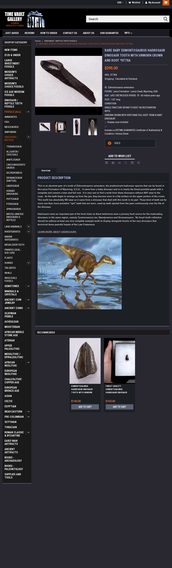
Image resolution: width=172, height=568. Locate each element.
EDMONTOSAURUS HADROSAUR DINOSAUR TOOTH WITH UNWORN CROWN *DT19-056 (82, 390)
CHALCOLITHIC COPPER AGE (13, 381)
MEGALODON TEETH (14, 244)
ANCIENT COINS (14, 308)
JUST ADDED (12, 33)
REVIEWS (29, 33)
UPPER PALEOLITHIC (12, 347)
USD (119, 2)
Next (98, 81)
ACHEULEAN (11, 321)
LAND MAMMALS (13, 226)
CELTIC (9, 401)
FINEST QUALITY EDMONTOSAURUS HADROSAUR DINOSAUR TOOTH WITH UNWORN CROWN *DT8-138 (116, 390)
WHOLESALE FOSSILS (11, 279)
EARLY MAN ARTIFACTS (11, 442)
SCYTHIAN (10, 422)
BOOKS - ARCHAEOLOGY (13, 459)
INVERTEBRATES (12, 231)
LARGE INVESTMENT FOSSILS (12, 63)
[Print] (119, 162)
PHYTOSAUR (12, 198)
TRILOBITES (10, 267)
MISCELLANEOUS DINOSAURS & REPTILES (15, 217)
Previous (38, 81)
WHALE (8, 272)
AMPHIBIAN (10, 132)
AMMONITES (11, 116)
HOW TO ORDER (48, 33)
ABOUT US (88, 33)
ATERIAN (10, 340)
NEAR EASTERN (13, 411)
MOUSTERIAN (12, 326)
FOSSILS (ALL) (13, 111)
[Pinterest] (138, 162)
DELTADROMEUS (14, 172)
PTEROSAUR (12, 203)
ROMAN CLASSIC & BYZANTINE (14, 434)
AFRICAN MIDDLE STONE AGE (14, 333)
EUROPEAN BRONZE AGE (12, 389)
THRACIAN (11, 427)
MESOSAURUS (12, 126)
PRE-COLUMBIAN (14, 416)
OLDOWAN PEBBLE (10, 315)
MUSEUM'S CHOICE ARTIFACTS (11, 75)
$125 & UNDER (12, 55)
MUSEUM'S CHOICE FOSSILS (14, 85)
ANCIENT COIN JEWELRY (13, 301)
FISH (7, 121)
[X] (125, 162)
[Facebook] (106, 162)
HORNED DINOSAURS (12, 192)
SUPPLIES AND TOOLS (13, 476)
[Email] (113, 162)
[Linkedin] (132, 162)
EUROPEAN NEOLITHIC (11, 372)
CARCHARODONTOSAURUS (15, 166)
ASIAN (8, 396)
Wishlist (136, 2)
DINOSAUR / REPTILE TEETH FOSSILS (13, 103)
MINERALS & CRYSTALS (12, 293)
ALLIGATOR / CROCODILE (12, 153)
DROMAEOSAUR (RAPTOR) (14, 179)
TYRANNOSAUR (14, 146)
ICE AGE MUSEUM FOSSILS (14, 93)
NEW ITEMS (11, 49)
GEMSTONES (12, 286)
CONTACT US (70, 33)
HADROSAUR (12, 185)
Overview (45, 170)
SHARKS (9, 262)
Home (38, 41)
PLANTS (9, 257)
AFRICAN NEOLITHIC (11, 364)
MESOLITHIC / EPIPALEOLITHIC (14, 355)
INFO (127, 32)
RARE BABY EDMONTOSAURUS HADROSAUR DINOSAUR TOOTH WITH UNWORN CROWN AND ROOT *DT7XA (86, 44)
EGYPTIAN (10, 406)
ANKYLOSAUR (13, 159)
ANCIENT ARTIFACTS (11, 451)
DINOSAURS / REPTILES (11, 139)
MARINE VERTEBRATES (11, 238)
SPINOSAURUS (13, 209)
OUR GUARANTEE (109, 33)
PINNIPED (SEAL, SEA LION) (13, 251)
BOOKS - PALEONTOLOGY (14, 467)
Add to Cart (85, 406)
